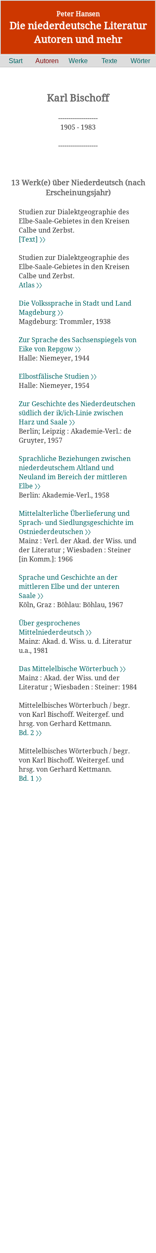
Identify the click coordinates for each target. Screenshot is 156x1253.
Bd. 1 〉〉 (30, 778)
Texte (109, 60)
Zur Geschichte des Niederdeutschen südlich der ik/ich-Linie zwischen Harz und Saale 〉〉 (77, 413)
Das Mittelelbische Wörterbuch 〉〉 (72, 668)
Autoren (47, 60)
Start (15, 60)
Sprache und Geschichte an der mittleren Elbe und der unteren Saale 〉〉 (69, 586)
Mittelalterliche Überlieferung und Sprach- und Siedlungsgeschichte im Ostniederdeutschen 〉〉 (76, 522)
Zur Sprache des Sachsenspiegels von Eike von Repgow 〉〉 (77, 344)
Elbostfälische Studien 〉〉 (58, 376)
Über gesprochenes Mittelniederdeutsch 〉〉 (55, 627)
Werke (78, 60)
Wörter (140, 60)
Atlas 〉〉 (30, 284)
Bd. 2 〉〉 (30, 732)
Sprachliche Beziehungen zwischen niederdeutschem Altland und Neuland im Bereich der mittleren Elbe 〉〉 (75, 472)
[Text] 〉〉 (32, 239)
